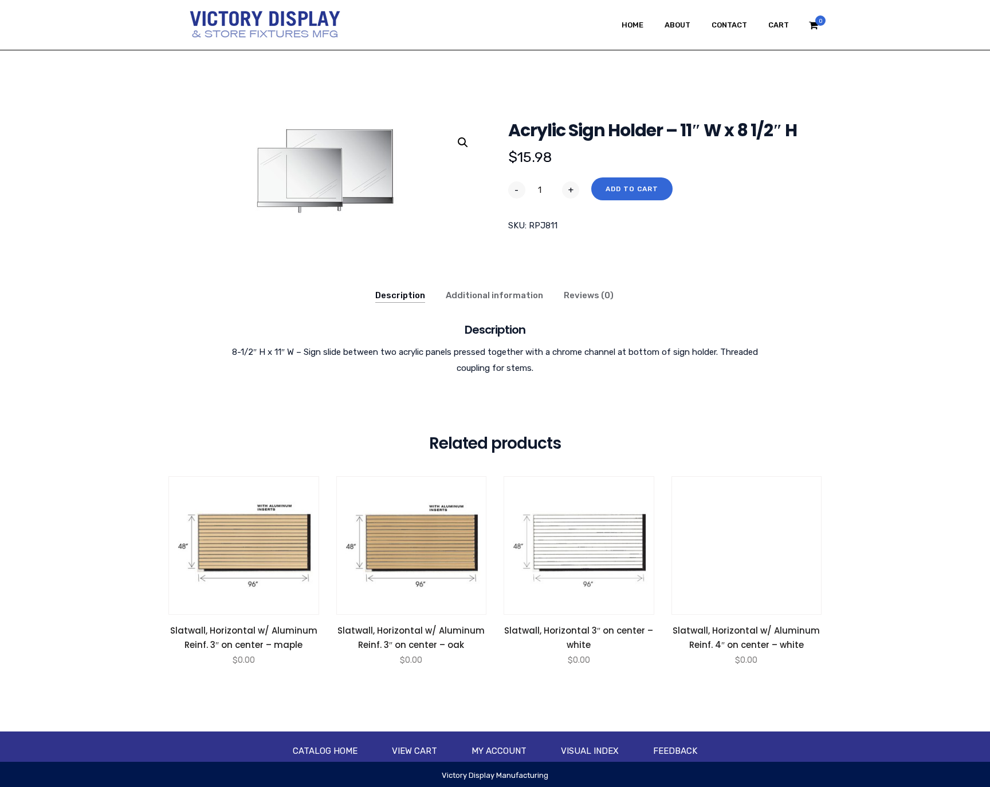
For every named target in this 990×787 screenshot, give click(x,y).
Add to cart (632, 189)
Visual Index (590, 751)
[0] (813, 28)
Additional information (494, 295)
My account (499, 751)
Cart (778, 25)
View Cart (414, 751)
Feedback (675, 751)
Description (400, 295)
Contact (729, 25)
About (677, 25)
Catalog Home (325, 751)
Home (632, 25)
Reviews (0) (589, 295)
